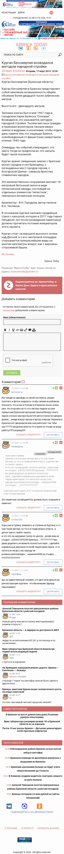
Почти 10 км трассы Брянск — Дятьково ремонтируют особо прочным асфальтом (32, 729)
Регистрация (9, 13)
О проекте (27, 828)
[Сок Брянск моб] (32, 30)
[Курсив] (9, 330)
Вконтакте (9, 806)
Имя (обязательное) (14, 317)
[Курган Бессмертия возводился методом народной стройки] (32, 76)
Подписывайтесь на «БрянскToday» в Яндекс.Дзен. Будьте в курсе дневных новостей (36, 285)
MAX (24, 806)
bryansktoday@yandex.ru (24, 271)
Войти (21, 13)
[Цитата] (30, 330)
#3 (27, 443)
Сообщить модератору (28, 435)
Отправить (12, 373)
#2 (27, 516)
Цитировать (53, 435)
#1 (27, 570)
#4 (27, 388)
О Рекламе (11, 828)
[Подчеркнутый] (13, 330)
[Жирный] (5, 330)
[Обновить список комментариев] (23, 382)
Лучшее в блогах (13, 71)
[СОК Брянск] (32, 3)
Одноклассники (39, 806)
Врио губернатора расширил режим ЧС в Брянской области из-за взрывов (32, 722)
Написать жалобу (48, 828)
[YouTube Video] (34, 330)
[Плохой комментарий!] (60, 387)
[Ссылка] (26, 330)
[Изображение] (21, 330)
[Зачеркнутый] (17, 330)
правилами (9, 310)
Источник (8, 254)
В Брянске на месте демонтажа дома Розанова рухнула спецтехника (32, 715)
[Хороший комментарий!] (56, 387)
